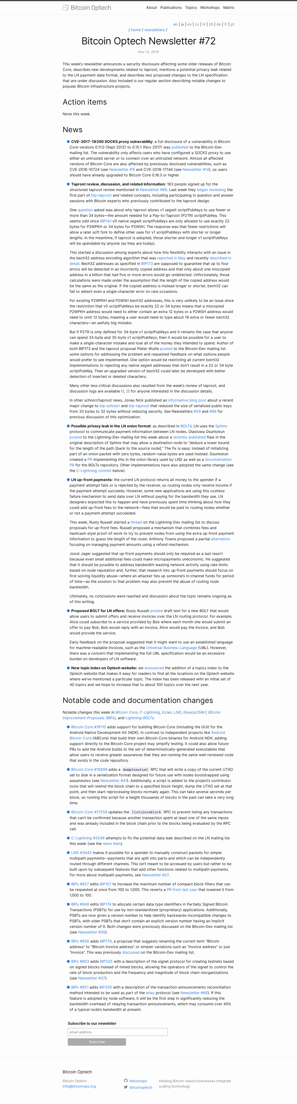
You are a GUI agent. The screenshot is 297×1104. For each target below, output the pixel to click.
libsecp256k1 (194, 712)
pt (232, 24)
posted (166, 348)
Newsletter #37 (91, 978)
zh (211, 24)
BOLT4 (186, 426)
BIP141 (105, 221)
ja (182, 24)
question (85, 210)
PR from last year (182, 889)
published (179, 147)
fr (225, 24)
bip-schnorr (110, 405)
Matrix (228, 7)
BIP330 (105, 987)
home (136, 29)
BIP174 (105, 904)
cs (197, 24)
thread (136, 522)
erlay (150, 992)
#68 (213, 411)
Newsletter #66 (194, 992)
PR (89, 459)
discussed (131, 952)
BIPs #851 (79, 987)
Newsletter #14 (196, 169)
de (218, 24)
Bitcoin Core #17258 (89, 812)
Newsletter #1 (121, 169)
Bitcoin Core (126, 712)
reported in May (171, 258)
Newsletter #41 (113, 780)
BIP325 (106, 961)
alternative (220, 539)
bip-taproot (101, 195)
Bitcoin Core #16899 (89, 769)
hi (203, 24)
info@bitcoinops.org (79, 1086)
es (189, 24)
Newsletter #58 (91, 932)
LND (177, 712)
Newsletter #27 (155, 875)
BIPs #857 (80, 884)
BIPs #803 (80, 961)
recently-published (189, 437)
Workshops (210, 7)
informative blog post (187, 400)
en (175, 24)
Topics (191, 7)
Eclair (167, 712)
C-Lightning (149, 712)
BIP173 (147, 263)
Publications (171, 7)
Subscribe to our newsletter (92, 1023)
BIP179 (106, 941)
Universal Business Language (171, 647)
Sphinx (221, 426)
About (151, 7)
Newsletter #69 (153, 189)
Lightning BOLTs (140, 717)
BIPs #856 (80, 941)
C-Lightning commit (93, 470)
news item (112, 843)
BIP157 (105, 884)
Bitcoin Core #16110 (88, 727)
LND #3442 (81, 852)
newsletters (155, 29)
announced (154, 668)
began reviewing (211, 189)
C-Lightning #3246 (88, 838)
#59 (197, 411)
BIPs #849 (80, 904)
